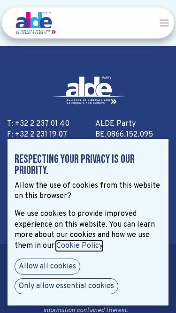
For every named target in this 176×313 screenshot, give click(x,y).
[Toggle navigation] (164, 23)
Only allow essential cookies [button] (66, 286)
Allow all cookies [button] (47, 266)
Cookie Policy (79, 246)
